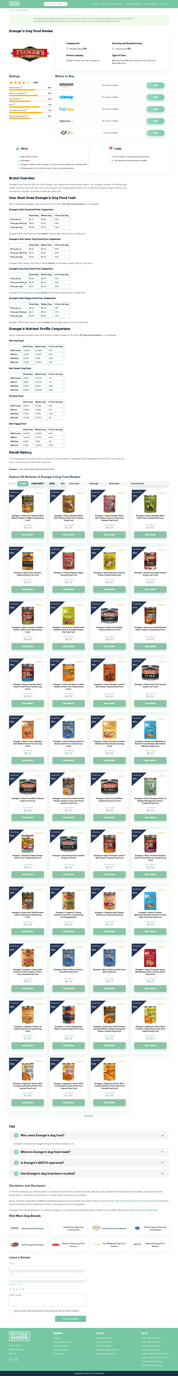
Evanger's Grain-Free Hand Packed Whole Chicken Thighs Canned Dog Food (28, 518)
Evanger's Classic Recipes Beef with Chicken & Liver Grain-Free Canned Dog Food (109, 518)
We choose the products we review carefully (136, 1201)
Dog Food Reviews (61, 1350)
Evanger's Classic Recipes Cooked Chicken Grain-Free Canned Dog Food (68, 686)
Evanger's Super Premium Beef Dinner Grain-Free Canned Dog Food (27, 686)
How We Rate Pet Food (63, 1342)
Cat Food (105, 4)
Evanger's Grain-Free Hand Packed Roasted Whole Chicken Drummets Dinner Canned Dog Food (109, 1028)
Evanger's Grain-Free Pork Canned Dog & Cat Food (150, 685)
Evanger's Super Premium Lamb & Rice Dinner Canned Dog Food (109, 856)
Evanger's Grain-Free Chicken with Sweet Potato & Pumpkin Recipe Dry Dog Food (68, 629)
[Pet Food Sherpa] (14, 4)
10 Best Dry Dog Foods (151, 1346)
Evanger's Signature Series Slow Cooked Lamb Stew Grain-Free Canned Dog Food (27, 1085)
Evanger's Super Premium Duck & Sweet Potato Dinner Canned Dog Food (150, 857)
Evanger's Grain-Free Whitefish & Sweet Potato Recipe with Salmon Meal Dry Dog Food (150, 743)
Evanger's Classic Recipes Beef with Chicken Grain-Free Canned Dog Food (68, 518)
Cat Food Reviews (60, 1346)
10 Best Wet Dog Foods (151, 1338)
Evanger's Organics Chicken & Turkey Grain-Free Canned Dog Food (27, 1028)
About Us (57, 1338)
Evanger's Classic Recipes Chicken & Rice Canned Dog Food (109, 574)
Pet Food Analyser (103, 1346)
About (94, 4)
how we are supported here (107, 21)
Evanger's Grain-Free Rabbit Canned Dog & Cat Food (109, 628)
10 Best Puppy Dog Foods (152, 1361)
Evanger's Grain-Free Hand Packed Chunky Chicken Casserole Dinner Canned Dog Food (68, 800)
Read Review (27, 535)
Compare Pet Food (104, 1342)
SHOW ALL (89, 1116)
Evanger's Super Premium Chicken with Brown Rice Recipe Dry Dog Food (109, 743)
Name (12, 1263)
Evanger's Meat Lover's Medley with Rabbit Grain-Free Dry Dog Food (27, 743)
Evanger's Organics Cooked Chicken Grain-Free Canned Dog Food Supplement (68, 914)
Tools (162, 4)
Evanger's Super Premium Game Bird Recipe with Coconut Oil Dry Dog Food (150, 971)
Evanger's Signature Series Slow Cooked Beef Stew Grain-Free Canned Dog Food (68, 1085)
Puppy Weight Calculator (106, 1353)
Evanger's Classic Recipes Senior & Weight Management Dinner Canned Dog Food (150, 800)
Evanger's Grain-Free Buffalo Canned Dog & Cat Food (109, 799)
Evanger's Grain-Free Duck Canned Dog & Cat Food (68, 856)
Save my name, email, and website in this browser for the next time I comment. (47, 1311)
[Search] (46, 4)
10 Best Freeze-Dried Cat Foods (155, 1357)
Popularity (37, 483)
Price (52, 483)
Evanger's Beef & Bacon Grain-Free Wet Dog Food (109, 970)
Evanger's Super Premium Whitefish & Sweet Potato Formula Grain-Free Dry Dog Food (150, 914)
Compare (38, 493)
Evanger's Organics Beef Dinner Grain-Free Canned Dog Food (109, 913)
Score (22, 483)
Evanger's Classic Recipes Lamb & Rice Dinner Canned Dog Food (109, 685)
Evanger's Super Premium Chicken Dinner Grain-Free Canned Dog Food (27, 629)
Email (12, 1274)
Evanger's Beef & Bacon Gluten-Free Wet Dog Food (68, 970)
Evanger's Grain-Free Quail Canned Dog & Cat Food (150, 574)
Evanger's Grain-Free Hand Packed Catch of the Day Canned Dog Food (27, 914)
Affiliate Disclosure (17, 1349)
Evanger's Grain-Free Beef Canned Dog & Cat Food (28, 799)
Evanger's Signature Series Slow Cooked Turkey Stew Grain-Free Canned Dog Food (150, 1028)
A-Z (63, 483)
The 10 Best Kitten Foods (152, 1365)
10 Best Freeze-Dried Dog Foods (155, 1353)
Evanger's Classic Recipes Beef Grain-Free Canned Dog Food (150, 517)
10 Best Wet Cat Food (151, 1342)
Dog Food (117, 4)
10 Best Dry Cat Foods (151, 1350)
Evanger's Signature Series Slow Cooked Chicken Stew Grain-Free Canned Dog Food (109, 1085)
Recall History (58, 1353)
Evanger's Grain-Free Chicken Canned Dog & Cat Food (27, 574)
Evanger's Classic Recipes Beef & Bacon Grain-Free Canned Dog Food (68, 743)
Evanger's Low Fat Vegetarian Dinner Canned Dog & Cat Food (68, 1027)
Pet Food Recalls (151, 4)
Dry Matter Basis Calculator (107, 1350)
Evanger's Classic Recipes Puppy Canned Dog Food (68, 574)
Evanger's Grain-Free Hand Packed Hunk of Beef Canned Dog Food (150, 628)
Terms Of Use (15, 1345)
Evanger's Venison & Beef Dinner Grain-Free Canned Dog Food (28, 856)
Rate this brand (15, 1284)
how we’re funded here (146, 1210)
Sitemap (12, 1353)
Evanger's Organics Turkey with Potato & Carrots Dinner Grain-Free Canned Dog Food (27, 971)
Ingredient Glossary (133, 4)
